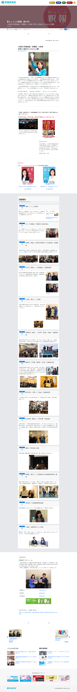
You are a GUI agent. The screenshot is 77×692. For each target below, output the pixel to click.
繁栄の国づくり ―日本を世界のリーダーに (49, 186)
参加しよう (70, 2)
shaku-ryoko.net (42, 590)
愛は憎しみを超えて (43, 141)
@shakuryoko (42, 593)
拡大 (68, 29)
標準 (66, 29)
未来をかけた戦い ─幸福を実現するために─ (28, 186)
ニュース (11, 29)
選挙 (64, 2)
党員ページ (52, 2)
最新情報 (58, 2)
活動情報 (16, 29)
